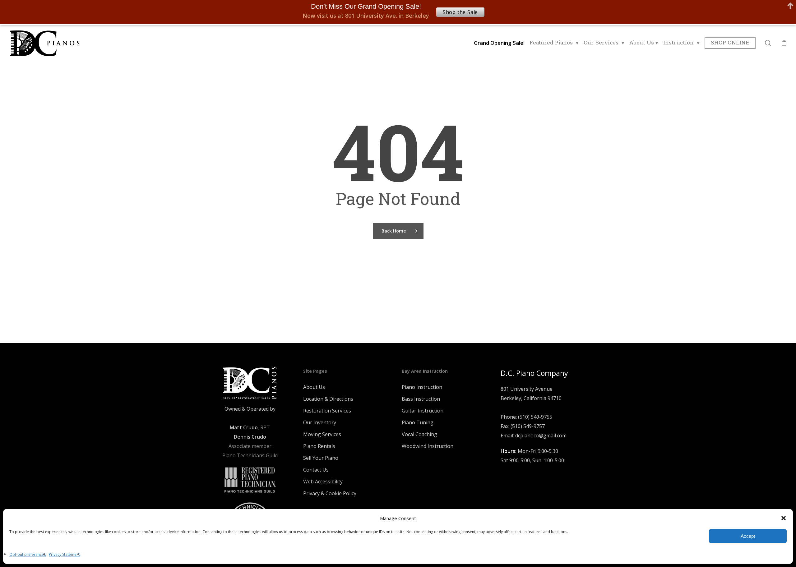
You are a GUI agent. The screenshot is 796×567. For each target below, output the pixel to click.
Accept (748, 536)
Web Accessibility (323, 481)
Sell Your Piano (320, 457)
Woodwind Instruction (427, 446)
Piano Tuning (417, 422)
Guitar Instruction (422, 410)
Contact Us (316, 469)
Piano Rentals (319, 446)
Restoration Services (327, 410)
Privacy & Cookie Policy (329, 493)
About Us (314, 387)
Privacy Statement (64, 554)
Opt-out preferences (27, 554)
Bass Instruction (421, 398)
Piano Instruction (422, 387)
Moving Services (322, 434)
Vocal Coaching (419, 434)
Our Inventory (319, 422)
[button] (783, 518)
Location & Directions (328, 398)
